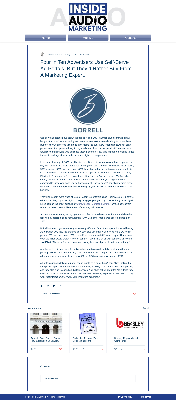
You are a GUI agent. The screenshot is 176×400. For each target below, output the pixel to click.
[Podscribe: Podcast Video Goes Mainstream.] (88, 323)
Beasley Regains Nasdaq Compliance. (127, 339)
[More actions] (134, 54)
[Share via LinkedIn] (54, 285)
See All (146, 308)
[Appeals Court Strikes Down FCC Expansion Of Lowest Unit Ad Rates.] (46, 323)
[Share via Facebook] (41, 285)
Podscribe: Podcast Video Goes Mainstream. (86, 339)
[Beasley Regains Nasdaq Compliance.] (129, 323)
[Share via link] (60, 285)
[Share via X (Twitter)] (48, 285)
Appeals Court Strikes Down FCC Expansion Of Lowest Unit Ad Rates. (45, 339)
